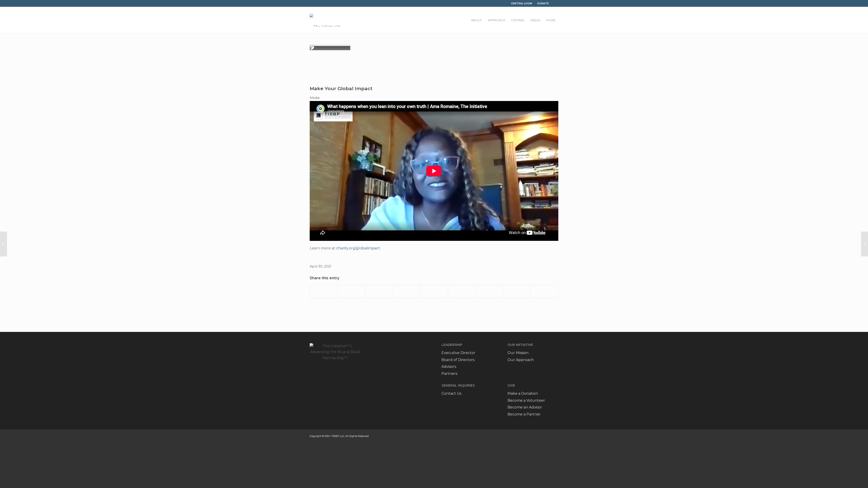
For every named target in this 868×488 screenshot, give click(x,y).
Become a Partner (524, 414)
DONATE (543, 3)
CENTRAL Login (521, 3)
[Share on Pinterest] (406, 291)
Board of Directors (457, 360)
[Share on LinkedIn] (434, 291)
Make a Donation (522, 393)
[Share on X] (351, 291)
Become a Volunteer (526, 400)
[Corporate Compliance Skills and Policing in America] (864, 244)
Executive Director (458, 353)
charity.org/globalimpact (358, 248)
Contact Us (451, 393)
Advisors (448, 366)
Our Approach (520, 360)
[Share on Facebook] (323, 291)
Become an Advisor (524, 407)
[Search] (555, 3)
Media (314, 98)
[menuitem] (476, 20)
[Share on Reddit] (517, 291)
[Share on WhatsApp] (379, 291)
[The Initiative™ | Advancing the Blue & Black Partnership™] (325, 20)
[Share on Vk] (489, 291)
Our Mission (517, 353)
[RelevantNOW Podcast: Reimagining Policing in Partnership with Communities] (3, 244)
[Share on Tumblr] (461, 291)
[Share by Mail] (544, 291)
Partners (449, 373)
